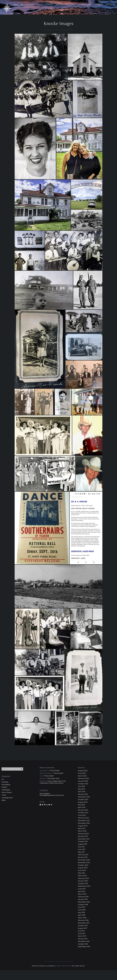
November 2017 (83, 923)
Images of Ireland (85, 4)
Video (4, 800)
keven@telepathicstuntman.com (52, 795)
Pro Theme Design (78, 966)
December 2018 (84, 902)
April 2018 (81, 915)
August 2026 (82, 770)
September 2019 (84, 886)
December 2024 (84, 797)
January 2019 (83, 899)
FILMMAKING (49, 4)
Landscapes (6, 790)
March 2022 (82, 831)
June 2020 (82, 870)
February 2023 (83, 818)
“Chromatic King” (53, 778)
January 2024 (83, 810)
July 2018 (81, 907)
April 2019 (81, 891)
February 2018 (83, 920)
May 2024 (81, 805)
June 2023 (82, 815)
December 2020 (84, 860)
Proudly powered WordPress (43, 966)
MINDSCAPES (99, 4)
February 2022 (83, 834)
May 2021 (81, 852)
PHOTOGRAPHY (70, 4)
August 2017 (82, 928)
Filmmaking (6, 784)
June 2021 (81, 849)
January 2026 (83, 781)
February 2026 (83, 778)
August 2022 (82, 826)
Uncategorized (7, 798)
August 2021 (82, 844)
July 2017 (81, 931)
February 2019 (83, 897)
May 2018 (81, 912)
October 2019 (83, 883)
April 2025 (81, 791)
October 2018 (83, 904)
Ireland (4, 787)
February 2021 (83, 854)
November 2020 (84, 862)
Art (3, 779)
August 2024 (82, 802)
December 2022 (84, 820)
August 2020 (83, 868)
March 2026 (82, 776)
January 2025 (83, 794)
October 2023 (83, 813)
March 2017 (82, 936)
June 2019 (81, 889)
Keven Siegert (45, 793)
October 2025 (83, 784)
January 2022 (83, 836)
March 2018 (82, 918)
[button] (41, 57)
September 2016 (84, 946)
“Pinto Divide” (55, 770)
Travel (4, 795)
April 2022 (81, 828)
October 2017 (83, 925)
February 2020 (83, 878)
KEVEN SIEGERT (110, 4)
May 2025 (81, 789)
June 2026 (82, 773)
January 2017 (83, 939)
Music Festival (7, 792)
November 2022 (84, 823)
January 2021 (83, 857)
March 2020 (82, 876)
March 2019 (82, 894)
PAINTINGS (59, 4)
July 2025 (81, 786)
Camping (5, 782)
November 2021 (83, 839)
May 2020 (81, 873)
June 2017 (81, 933)
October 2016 (83, 944)
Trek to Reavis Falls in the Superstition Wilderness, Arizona (53, 782)
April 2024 (81, 807)
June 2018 (81, 910)
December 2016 (83, 941)
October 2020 (83, 865)
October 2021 (83, 841)
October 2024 (83, 799)
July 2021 (81, 847)
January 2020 (83, 881)
